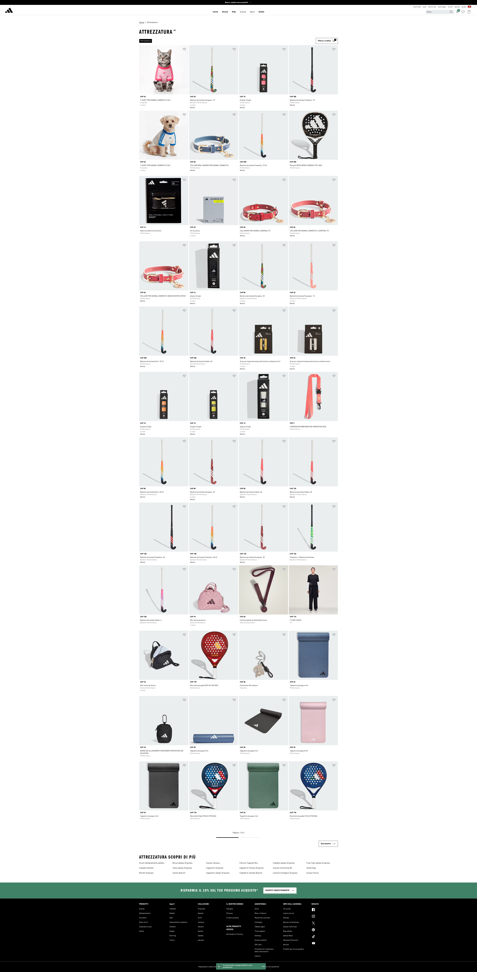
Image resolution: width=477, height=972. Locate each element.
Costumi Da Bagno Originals (285, 873)
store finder (417, 7)
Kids (234, 12)
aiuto (424, 7)
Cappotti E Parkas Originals (251, 868)
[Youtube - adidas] (324, 943)
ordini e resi (432, 7)
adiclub (457, 7)
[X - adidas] (324, 923)
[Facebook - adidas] (324, 910)
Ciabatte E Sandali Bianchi (250, 873)
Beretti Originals (146, 873)
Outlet (261, 12)
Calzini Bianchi (179, 873)
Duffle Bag (311, 868)
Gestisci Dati (219, 967)
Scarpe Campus (213, 863)
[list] (226, 41)
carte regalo (442, 7)
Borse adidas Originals (182, 863)
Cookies (228, 967)
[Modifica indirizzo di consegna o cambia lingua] (469, 7)
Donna (225, 12)
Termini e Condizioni (260, 967)
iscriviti (450, 7)
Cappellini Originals (214, 868)
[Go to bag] (469, 12)
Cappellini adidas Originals (218, 873)
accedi (464, 7)
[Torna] (9, 11)
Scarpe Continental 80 (282, 868)
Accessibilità (274, 967)
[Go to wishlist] (463, 12)
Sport (252, 12)
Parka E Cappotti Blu (248, 863)
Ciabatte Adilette (146, 868)
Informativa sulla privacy (241, 967)
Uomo (215, 12)
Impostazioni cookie (205, 967)
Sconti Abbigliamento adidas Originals (151, 863)
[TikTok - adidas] (324, 936)
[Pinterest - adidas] (324, 930)
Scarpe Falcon (312, 873)
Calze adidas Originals (182, 868)
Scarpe (243, 12)
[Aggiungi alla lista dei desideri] (184, 49)
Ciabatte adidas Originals (284, 863)
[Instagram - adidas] (324, 916)
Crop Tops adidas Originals (318, 863)
